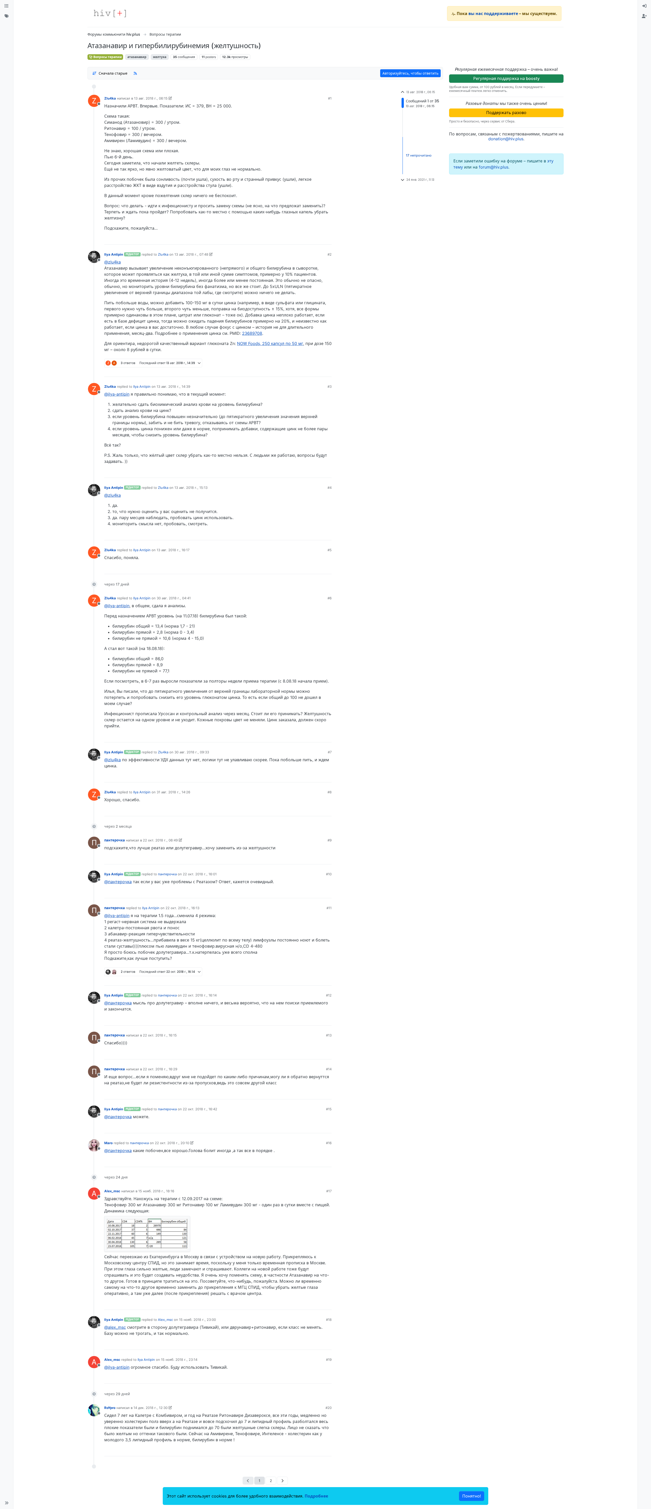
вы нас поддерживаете (493, 13)
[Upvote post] (302, 238)
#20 (329, 1408)
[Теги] (6, 16)
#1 (330, 98)
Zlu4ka (110, 98)
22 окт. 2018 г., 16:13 (182, 908)
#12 (329, 995)
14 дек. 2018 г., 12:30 (151, 1408)
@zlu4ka (112, 262)
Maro (108, 1143)
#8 (330, 792)
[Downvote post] (318, 238)
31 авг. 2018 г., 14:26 (173, 792)
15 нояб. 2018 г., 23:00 (197, 1320)
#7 (330, 752)
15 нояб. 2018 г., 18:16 (156, 1191)
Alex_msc (112, 1191)
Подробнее (316, 1496)
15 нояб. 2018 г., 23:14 (179, 1360)
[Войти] (644, 6)
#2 (330, 254)
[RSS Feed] (135, 73)
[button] (6, 1503)
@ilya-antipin (116, 394)
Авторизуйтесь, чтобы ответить (410, 73)
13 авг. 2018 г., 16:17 (173, 550)
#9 (330, 840)
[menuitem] (644, 6)
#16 (329, 1143)
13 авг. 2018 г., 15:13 (191, 488)
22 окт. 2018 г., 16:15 (160, 1035)
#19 (329, 1360)
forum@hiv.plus (493, 167)
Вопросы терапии (107, 57)
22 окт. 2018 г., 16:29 (160, 1069)
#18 (329, 1320)
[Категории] (6, 6)
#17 (329, 1191)
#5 (330, 550)
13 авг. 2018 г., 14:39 (173, 386)
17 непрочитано (419, 155)
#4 (330, 488)
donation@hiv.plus (505, 138)
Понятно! (471, 1496)
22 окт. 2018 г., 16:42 (200, 1109)
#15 (329, 1109)
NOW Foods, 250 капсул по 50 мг (270, 343)
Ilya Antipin (113, 254)
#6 (330, 598)
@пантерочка (118, 881)
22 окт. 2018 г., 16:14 (200, 995)
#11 (329, 908)
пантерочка (114, 840)
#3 (330, 386)
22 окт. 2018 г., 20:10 (172, 1143)
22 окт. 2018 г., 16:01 (200, 874)
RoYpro (109, 1408)
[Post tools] (327, 238)
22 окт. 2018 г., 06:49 (160, 840)
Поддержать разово (506, 112)
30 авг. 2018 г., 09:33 (191, 752)
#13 (329, 1035)
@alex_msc (115, 1327)
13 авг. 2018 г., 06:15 (151, 98)
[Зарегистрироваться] (644, 16)
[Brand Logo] (110, 13)
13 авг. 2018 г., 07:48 (191, 254)
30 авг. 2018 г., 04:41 (174, 598)
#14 (329, 1069)
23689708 (252, 333)
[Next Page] (282, 1481)
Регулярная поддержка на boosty (506, 78)
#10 (329, 874)
